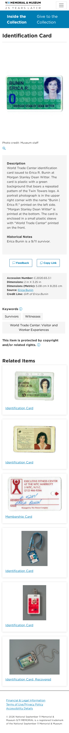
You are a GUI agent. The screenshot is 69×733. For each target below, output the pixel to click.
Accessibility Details (19, 708)
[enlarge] (4, 148)
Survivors (12, 316)
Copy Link (50, 262)
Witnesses (32, 316)
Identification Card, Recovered (28, 679)
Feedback (22, 262)
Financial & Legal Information (25, 700)
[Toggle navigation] (61, 5)
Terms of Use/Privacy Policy (24, 704)
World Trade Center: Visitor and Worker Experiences (34, 327)
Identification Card (19, 408)
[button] (38, 345)
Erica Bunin (25, 290)
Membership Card (18, 516)
